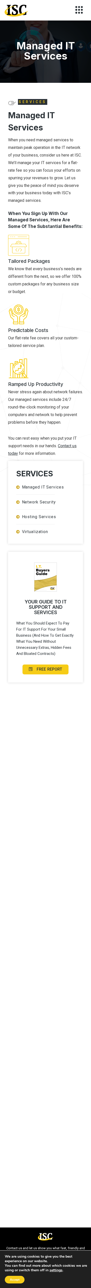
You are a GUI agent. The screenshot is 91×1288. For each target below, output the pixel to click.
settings (56, 1270)
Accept (14, 1280)
